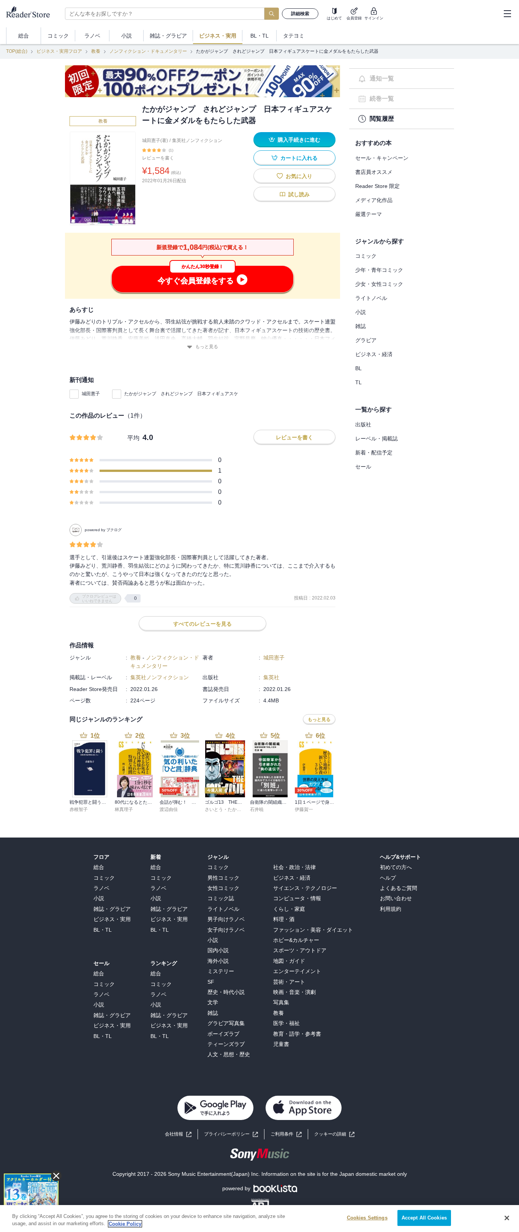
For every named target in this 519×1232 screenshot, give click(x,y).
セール (363, 467)
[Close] (506, 1218)
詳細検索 (300, 13)
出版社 (363, 424)
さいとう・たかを (223, 809)
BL (358, 368)
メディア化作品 (373, 200)
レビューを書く (158, 158)
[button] (334, 1134)
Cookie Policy (125, 1224)
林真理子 (124, 809)
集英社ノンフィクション (197, 140)
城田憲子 (91, 393)
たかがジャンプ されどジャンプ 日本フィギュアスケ (181, 393)
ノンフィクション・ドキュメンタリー (148, 51)
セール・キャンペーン (381, 158)
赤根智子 (79, 809)
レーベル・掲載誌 (376, 438)
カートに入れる (299, 158)
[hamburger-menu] (507, 13)
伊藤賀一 (304, 809)
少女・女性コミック (379, 284)
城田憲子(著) (155, 140)
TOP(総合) (16, 51)
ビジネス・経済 (373, 354)
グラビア (366, 340)
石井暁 (257, 809)
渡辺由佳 (169, 809)
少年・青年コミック (379, 270)
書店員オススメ (373, 172)
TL (358, 382)
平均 (133, 438)
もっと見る (206, 346)
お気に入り (299, 176)
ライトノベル (371, 298)
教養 (95, 51)
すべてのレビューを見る (202, 624)
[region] (259, 1218)
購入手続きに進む (299, 140)
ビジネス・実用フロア (59, 51)
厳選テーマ (368, 214)
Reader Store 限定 (377, 186)
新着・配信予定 (373, 453)
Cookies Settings (367, 1218)
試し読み (299, 194)
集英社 (271, 677)
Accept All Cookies (424, 1218)
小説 (360, 312)
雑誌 (360, 326)
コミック (366, 256)
